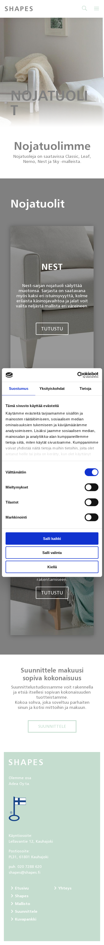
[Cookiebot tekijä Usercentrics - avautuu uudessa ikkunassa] (77, 375)
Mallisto (22, 903)
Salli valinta (52, 553)
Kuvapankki (25, 919)
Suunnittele (26, 911)
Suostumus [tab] (19, 388)
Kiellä (52, 567)
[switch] (91, 487)
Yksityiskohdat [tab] (52, 388)
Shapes (22, 895)
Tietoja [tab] (85, 388)
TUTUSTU (52, 329)
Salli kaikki (52, 538)
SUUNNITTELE (52, 726)
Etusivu (22, 888)
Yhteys (65, 888)
